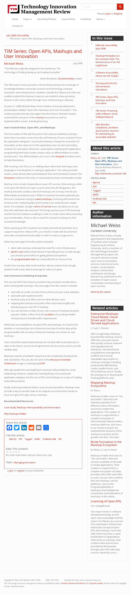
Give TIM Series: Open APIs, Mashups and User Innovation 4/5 (16, 452)
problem (49, 314)
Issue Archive (68, 19)
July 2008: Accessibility (18, 35)
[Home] (43, 9)
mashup (39, 117)
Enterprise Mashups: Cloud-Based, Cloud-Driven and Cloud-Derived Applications (105, 318)
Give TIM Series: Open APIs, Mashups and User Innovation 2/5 (10, 452)
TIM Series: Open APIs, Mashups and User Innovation (43, 53)
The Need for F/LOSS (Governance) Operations (106, 86)
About (99, 19)
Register (118, 13)
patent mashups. (44, 199)
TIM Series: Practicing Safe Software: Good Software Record (106, 113)
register (21, 470)
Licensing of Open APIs (106, 501)
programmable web (25, 259)
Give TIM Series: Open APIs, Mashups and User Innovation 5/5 (19, 452)
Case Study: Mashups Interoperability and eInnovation (32, 407)
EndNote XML (49, 439)
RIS (60, 439)
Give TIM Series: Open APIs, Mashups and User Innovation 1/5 (7, 452)
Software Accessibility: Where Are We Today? (107, 74)
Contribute (85, 19)
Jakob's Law (17, 251)
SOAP (42, 363)
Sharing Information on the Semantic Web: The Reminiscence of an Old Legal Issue (108, 60)
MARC (37, 439)
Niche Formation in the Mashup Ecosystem (106, 443)
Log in (108, 13)
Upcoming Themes (46, 19)
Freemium (9, 177)
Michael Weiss (13, 63)
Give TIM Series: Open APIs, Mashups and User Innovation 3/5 (13, 452)
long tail (60, 156)
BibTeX (13, 439)
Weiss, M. (95, 157)
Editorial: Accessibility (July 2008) (106, 47)
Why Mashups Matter (15, 413)
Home (15, 19)
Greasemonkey (66, 78)
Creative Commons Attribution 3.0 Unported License (82, 583)
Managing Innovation (25, 462)
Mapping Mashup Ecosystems (103, 384)
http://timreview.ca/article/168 (110, 173)
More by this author (101, 291)
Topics (26, 19)
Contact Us (17, 25)
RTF (20, 439)
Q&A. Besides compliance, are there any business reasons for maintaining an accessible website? (107, 131)
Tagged (28, 439)
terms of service (43, 206)
